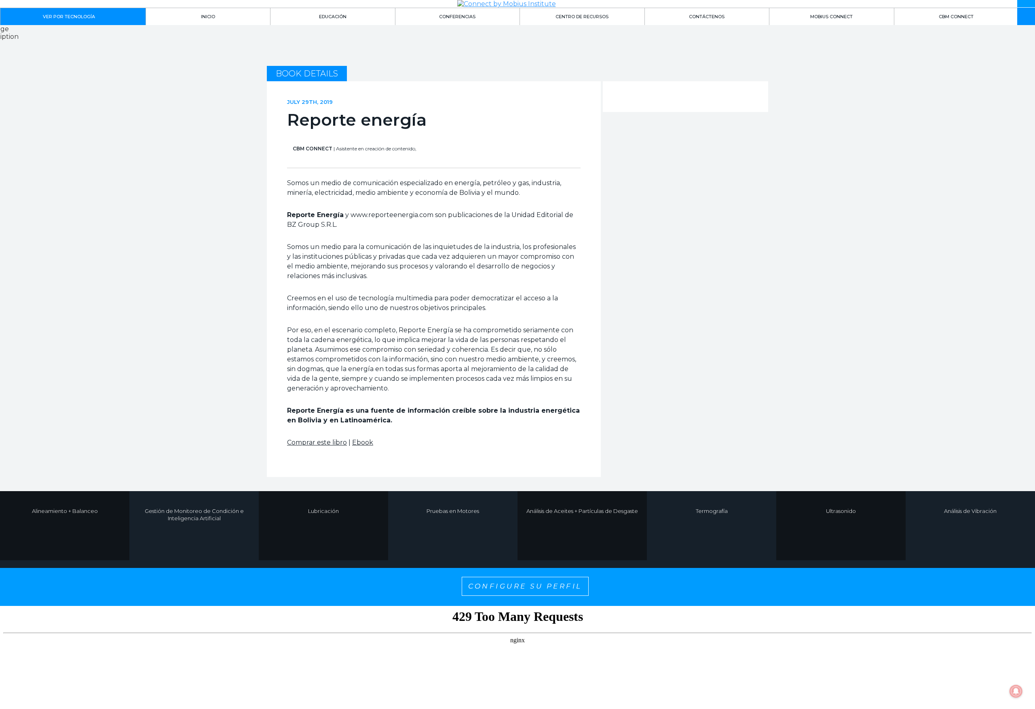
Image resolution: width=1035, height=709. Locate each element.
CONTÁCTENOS (706, 16)
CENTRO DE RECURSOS (582, 16)
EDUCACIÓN (332, 16)
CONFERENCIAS (457, 16)
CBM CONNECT (956, 16)
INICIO (208, 16)
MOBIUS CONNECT (831, 16)
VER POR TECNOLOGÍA (69, 16)
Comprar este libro (317, 442)
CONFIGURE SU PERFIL (525, 586)
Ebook (362, 442)
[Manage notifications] (1016, 691)
